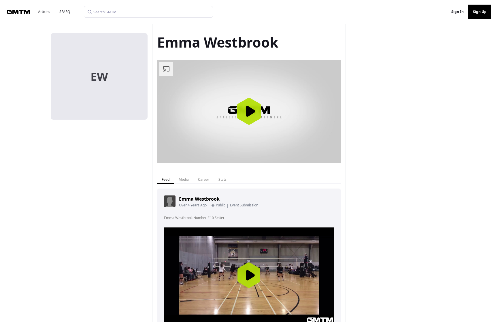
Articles (44, 11)
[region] (249, 111)
